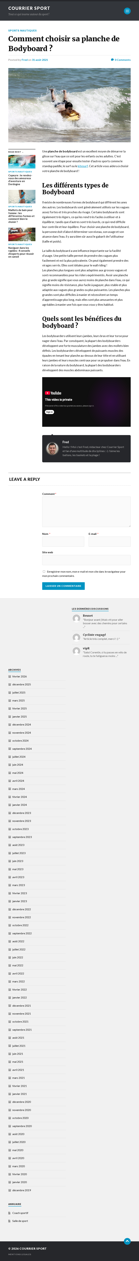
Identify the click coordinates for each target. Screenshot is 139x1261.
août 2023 (18, 844)
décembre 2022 (21, 909)
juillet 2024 (18, 756)
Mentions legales (19, 1254)
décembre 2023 (21, 812)
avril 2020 (18, 1158)
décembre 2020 (21, 1101)
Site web (47, 552)
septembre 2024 (22, 748)
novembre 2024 (21, 732)
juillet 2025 (18, 692)
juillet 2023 (18, 853)
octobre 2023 (20, 829)
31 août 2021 (40, 59)
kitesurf (83, 166)
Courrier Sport (29, 8)
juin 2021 (17, 1053)
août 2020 (18, 1134)
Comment (49, 493)
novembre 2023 (21, 820)
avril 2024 (18, 780)
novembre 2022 (21, 917)
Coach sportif (20, 1212)
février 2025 (19, 708)
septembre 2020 (22, 1126)
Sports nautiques (22, 30)
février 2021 (19, 1085)
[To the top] (127, 1241)
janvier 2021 (19, 1093)
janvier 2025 (19, 716)
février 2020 (19, 1174)
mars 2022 (18, 981)
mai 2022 (17, 965)
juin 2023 (17, 861)
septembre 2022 (22, 933)
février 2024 (19, 796)
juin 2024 (17, 764)
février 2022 (19, 989)
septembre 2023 (22, 836)
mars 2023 (18, 885)
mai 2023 (17, 869)
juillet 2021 (18, 1045)
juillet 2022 (18, 949)
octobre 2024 (20, 740)
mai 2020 (17, 1150)
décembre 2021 (21, 1005)
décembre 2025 (21, 684)
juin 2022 (17, 957)
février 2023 (19, 893)
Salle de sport (20, 1220)
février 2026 (19, 676)
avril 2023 (18, 877)
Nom (46, 533)
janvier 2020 (19, 1182)
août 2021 (18, 1037)
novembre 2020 (21, 1109)
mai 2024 (17, 772)
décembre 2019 (21, 1190)
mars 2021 (18, 1077)
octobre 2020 (20, 1117)
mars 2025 (18, 700)
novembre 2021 (21, 1013)
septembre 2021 (22, 1029)
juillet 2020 (18, 1141)
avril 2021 (18, 1069)
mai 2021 (17, 1061)
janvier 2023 (19, 901)
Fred (25, 59)
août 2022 (18, 941)
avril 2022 (18, 973)
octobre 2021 (20, 1021)
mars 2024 (18, 788)
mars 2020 (18, 1166)
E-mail (93, 533)
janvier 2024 (19, 804)
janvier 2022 (19, 997)
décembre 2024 (21, 724)
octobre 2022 (20, 925)
